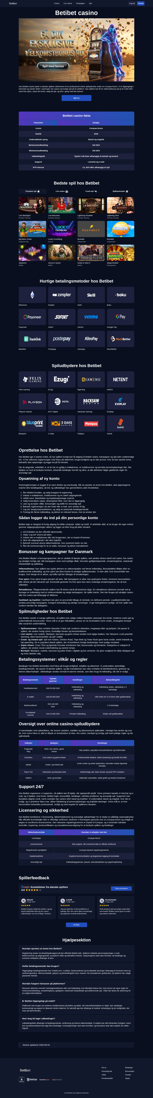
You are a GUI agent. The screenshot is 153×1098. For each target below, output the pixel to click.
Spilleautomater (119, 191)
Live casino (60, 191)
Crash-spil (89, 191)
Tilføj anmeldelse (121, 888)
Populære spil (31, 191)
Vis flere (76, 925)
